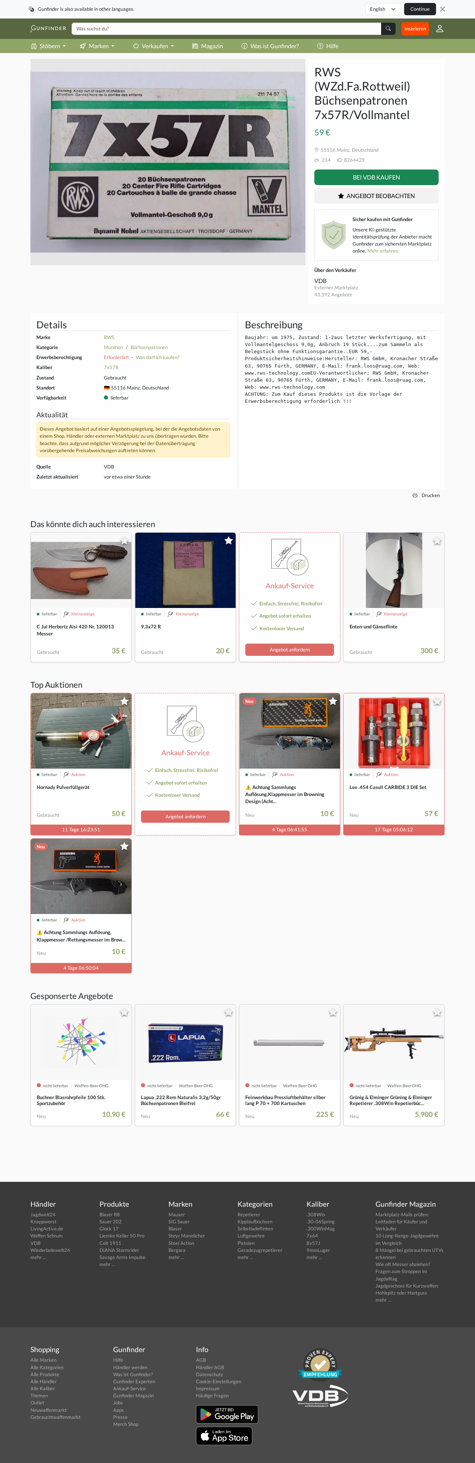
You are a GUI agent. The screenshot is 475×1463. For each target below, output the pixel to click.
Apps (118, 1410)
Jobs (118, 1403)
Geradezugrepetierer (260, 1250)
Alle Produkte (44, 1374)
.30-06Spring (321, 1221)
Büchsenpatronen (149, 347)
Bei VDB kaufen (376, 177)
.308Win (316, 1214)
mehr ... (38, 1257)
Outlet (37, 1403)
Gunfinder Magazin (133, 1395)
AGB (201, 1360)
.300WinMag (321, 1229)
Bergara (177, 1250)
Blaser (175, 1229)
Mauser (176, 1214)
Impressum (208, 1388)
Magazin (212, 45)
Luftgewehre (251, 1236)
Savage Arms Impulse (122, 1257)
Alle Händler (43, 1381)
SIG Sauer (179, 1221)
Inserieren (415, 29)
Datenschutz (209, 1374)
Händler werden (130, 1367)
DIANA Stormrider (119, 1250)
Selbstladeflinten (255, 1229)
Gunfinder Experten (134, 1381)
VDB (320, 280)
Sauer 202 (110, 1221)
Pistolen (246, 1243)
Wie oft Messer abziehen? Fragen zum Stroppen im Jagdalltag (403, 1271)
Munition (113, 347)
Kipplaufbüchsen (255, 1221)
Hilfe (332, 45)
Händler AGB (210, 1367)
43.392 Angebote (333, 294)
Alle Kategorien (46, 1367)
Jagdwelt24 (43, 1214)
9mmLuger (318, 1250)
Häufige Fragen (212, 1395)
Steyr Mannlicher (186, 1236)
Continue (420, 9)
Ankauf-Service (129, 1388)
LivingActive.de (46, 1229)
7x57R (111, 367)
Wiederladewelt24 (50, 1250)
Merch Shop (125, 1424)
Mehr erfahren (382, 251)
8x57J (313, 1243)
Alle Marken (43, 1360)
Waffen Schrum (46, 1236)
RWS (109, 337)
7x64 (312, 1236)
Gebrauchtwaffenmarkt (55, 1417)
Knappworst (43, 1221)
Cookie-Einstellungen (218, 1381)
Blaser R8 (109, 1214)
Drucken (430, 495)
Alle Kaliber (42, 1388)
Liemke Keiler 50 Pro (121, 1236)
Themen (39, 1395)
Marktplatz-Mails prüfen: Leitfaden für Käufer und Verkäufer (402, 1222)
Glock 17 (109, 1229)
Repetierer (249, 1214)
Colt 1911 (110, 1243)
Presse (120, 1417)
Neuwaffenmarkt (48, 1410)
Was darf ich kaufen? (157, 357)
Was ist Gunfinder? (274, 45)
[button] (437, 29)
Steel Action (181, 1243)
